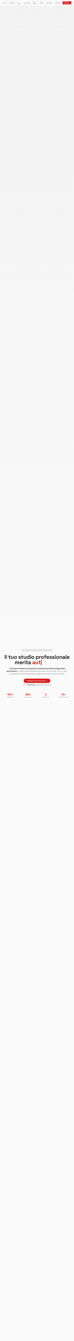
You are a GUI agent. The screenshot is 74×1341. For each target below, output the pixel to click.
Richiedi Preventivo (67, 2)
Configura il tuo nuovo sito (36, 681)
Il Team (19, 2)
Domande (49, 3)
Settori (41, 3)
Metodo (12, 3)
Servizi (5, 3)
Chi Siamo (35, 2)
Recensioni (27, 3)
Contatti (57, 3)
